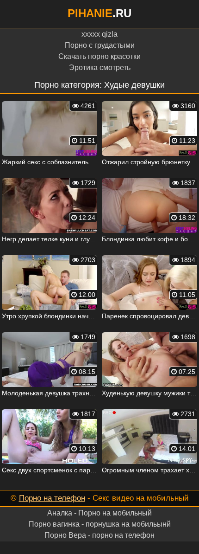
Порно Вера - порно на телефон (99, 535)
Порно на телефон (52, 498)
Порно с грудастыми (100, 45)
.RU (99, 13)
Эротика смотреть (100, 67)
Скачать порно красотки (99, 56)
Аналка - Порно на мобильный (99, 513)
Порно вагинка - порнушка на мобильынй (100, 524)
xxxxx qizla (99, 34)
